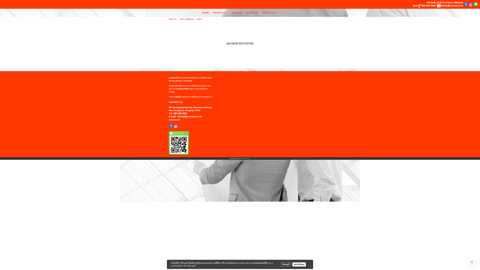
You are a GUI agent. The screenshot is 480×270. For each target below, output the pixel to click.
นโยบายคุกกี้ (191, 265)
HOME (205, 13)
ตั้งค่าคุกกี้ (286, 264)
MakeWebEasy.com (244, 158)
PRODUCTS (219, 13)
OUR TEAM (252, 13)
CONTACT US (269, 13)
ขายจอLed (174, 119)
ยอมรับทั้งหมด (299, 264)
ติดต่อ (415, 5)
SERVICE (237, 13)
